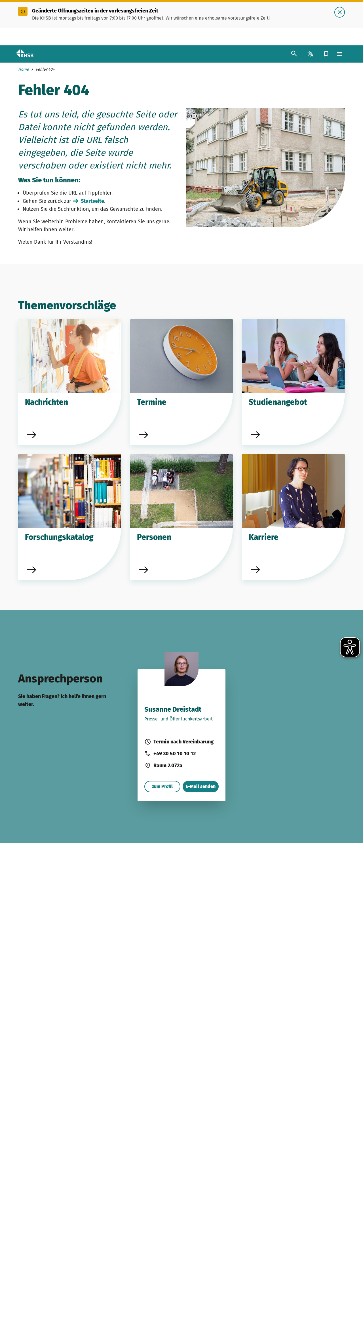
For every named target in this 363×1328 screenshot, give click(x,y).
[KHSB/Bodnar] (209, 116)
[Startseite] (29, 54)
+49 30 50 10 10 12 (174, 754)
